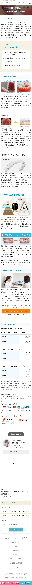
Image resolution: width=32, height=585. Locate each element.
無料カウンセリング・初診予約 (16, 538)
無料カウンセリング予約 (11, 583)
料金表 (16, 546)
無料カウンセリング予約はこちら (15, 311)
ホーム (16, 567)
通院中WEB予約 (16, 559)
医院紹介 (16, 550)
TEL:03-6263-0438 (6, 496)
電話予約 (27, 583)
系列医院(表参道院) (16, 563)
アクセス (16, 555)
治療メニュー (16, 542)
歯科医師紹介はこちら (16, 452)
